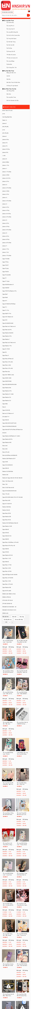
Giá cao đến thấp (19, 619)
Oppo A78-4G (5, 532)
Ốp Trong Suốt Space (11, 38)
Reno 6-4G (4, 445)
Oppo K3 (4, 352)
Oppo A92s (5, 403)
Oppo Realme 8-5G (6, 442)
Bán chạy (22, 616)
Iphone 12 (4, 184)
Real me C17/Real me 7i (8, 413)
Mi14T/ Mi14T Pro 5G (7, 110)
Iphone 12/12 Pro (6, 178)
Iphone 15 (4, 220)
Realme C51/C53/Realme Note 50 (10, 523)
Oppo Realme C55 (6, 516)
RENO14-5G (5, 613)
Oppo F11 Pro (5, 310)
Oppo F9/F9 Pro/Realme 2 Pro (9, 291)
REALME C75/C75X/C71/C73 (9, 610)
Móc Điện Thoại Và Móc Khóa (13, 82)
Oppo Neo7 (5, 294)
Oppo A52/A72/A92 (6, 381)
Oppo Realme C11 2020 (7, 394)
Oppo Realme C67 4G (7, 555)
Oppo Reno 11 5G (6, 558)
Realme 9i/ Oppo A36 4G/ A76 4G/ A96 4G (12, 478)
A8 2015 (4, 432)
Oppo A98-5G (5, 539)
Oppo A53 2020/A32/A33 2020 (9, 384)
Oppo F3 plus (5, 268)
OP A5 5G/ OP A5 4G (7, 600)
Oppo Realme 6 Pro (7, 391)
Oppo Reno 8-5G (6, 500)
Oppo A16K (5, 461)
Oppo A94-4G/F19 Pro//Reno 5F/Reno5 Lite (12, 429)
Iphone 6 (4, 136)
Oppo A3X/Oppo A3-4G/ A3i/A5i (9, 574)
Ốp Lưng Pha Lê (10, 25)
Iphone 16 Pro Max (6, 242)
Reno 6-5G (4, 449)
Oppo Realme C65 (6, 587)
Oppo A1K (4, 320)
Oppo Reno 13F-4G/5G (7, 577)
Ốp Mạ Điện (9, 64)
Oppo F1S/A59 (5, 258)
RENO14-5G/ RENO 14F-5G (8, 594)
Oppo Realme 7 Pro (7, 345)
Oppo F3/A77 (5, 265)
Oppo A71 (4, 300)
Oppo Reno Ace (6, 371)
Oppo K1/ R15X (6, 349)
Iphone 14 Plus (5, 210)
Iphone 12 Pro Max (6, 188)
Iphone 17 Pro (5, 249)
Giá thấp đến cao (8, 619)
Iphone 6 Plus (5, 139)
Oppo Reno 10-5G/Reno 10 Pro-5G (10, 542)
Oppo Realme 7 (6, 339)
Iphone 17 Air (5, 252)
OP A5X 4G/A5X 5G (7, 603)
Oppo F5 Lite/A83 (6, 275)
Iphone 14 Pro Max (6, 217)
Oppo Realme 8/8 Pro (7, 439)
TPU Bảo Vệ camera (11, 54)
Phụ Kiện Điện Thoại (8, 71)
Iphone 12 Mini (5, 175)
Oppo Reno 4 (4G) (6, 365)
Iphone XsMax (5, 162)
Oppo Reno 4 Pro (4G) (7, 368)
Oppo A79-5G (5, 552)
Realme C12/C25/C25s (7, 471)
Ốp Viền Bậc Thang (11, 41)
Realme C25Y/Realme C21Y (8, 458)
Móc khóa (9, 94)
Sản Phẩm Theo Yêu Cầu (9, 89)
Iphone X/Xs (5, 152)
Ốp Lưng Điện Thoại (8, 20)
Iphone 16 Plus (5, 239)
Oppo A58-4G (5, 529)
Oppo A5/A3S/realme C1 (8, 284)
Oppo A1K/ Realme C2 (7, 316)
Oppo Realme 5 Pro (7, 336)
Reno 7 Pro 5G (5, 494)
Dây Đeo (8, 79)
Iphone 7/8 (4, 142)
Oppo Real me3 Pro (7, 329)
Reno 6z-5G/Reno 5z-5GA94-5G (9, 455)
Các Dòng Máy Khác (7, 117)
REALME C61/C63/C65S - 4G (9, 606)
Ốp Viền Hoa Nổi (10, 45)
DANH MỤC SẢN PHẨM (8, 12)
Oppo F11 (4, 307)
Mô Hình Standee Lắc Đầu (13, 100)
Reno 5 (4, 407)
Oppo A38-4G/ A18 (6, 536)
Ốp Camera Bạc (10, 22)
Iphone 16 (4, 233)
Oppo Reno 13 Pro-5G (7, 584)
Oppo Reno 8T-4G (6, 519)
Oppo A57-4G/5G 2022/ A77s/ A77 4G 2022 (12, 497)
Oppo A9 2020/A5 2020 (7, 323)
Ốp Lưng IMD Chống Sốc (12, 32)
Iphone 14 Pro (5, 207)
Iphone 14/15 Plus (6, 213)
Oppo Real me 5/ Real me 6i (8, 342)
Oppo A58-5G (5, 548)
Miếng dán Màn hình (11, 72)
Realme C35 (5, 474)
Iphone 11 (4, 168)
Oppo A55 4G (5, 468)
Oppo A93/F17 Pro (6, 313)
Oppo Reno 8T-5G (6, 513)
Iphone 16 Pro (5, 236)
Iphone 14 (4, 204)
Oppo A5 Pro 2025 (6, 590)
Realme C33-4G (6, 510)
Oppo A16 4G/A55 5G (7, 465)
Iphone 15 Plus (5, 226)
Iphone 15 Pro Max (6, 229)
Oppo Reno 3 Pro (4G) (7, 362)
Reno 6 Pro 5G (5, 452)
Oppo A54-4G (5, 420)
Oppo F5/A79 (5, 271)
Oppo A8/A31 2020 (6, 378)
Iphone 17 (4, 246)
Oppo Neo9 (5, 297)
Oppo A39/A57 (5, 287)
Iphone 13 (4, 197)
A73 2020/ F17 (5, 416)
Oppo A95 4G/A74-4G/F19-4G (9, 423)
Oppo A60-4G (5, 561)
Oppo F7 (4, 278)
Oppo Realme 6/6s (6, 387)
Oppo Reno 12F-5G (6, 571)
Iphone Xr (4, 159)
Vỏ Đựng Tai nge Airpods (12, 85)
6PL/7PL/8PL (5, 126)
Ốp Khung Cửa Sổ (11, 51)
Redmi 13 (4, 120)
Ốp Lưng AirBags (10, 61)
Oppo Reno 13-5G (6, 581)
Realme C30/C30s (6, 507)
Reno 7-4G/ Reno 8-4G (7, 481)
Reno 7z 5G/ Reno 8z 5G (8, 487)
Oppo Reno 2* (5, 355)
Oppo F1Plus (5, 262)
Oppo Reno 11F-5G (6, 565)
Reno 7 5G (4, 484)
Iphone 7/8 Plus (6, 149)
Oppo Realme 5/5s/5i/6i (7, 333)
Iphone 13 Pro (5, 194)
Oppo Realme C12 (6, 400)
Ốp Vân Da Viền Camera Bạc (13, 35)
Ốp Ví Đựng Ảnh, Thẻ (11, 67)
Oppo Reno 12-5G (6, 568)
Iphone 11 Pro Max (6, 171)
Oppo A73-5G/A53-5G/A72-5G (9, 490)
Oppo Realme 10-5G (7, 526)
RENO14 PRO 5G (6, 597)
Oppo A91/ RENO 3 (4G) (8, 374)
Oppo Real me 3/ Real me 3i (8, 326)
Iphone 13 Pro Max (6, 200)
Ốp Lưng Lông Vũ (11, 29)
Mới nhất (14, 616)
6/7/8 (3, 113)
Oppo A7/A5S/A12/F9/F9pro (8, 304)
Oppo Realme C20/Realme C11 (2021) (11, 436)
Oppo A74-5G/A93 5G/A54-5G (9, 426)
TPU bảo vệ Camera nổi (12, 58)
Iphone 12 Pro (5, 181)
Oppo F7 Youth (5, 281)
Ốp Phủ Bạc (9, 48)
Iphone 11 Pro (5, 165)
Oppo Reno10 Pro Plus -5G (8, 545)
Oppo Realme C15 (6, 397)
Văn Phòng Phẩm (10, 90)
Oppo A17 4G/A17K (7, 503)
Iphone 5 (4, 123)
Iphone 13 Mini (5, 191)
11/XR (3, 155)
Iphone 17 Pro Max (6, 255)
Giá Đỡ (8, 76)
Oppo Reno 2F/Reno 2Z (7, 358)
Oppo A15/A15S (6, 410)
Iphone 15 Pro (5, 223)
